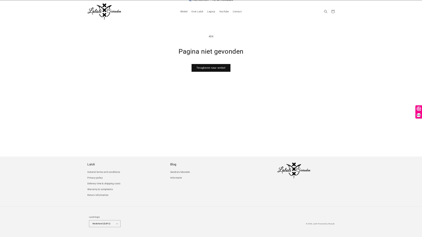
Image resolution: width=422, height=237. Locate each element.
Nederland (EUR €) (101, 223)
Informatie (176, 177)
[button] (325, 11)
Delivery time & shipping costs (104, 183)
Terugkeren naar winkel (211, 67)
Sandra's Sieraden (180, 172)
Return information (98, 195)
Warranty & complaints (100, 189)
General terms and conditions (103, 172)
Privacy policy (95, 177)
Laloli (315, 224)
